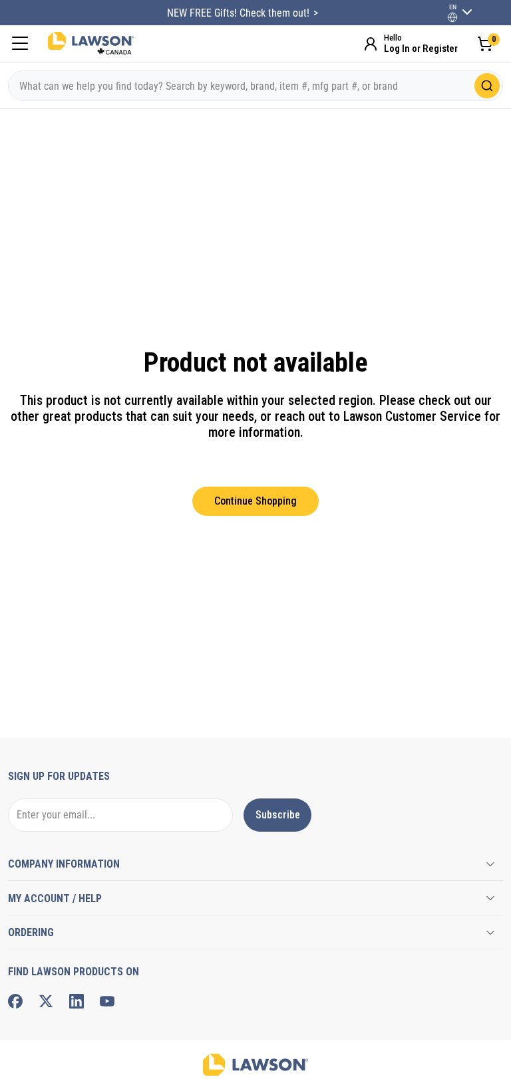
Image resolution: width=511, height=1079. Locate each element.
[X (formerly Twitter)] (46, 1001)
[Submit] (487, 85)
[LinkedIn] (76, 1001)
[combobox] (255, 85)
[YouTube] (107, 1001)
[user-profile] (452, 17)
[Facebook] (15, 1001)
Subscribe (278, 814)
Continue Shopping (255, 501)
